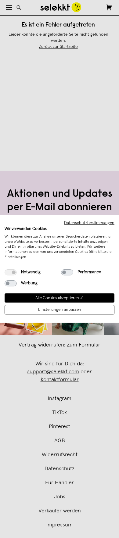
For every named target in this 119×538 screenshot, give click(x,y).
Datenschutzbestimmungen (89, 223)
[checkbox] (11, 272)
